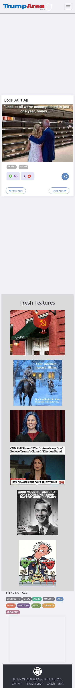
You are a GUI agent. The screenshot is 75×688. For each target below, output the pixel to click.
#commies (49, 599)
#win (59, 599)
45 (15, 176)
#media (36, 605)
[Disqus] (37, 244)
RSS (62, 683)
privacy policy (34, 683)
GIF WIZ (26, 599)
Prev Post (16, 190)
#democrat (13, 612)
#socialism (23, 605)
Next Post (58, 190)
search (51, 683)
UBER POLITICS (14, 599)
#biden (23, 166)
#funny (11, 166)
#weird (36, 599)
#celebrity (49, 605)
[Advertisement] (37, 53)
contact (16, 683)
